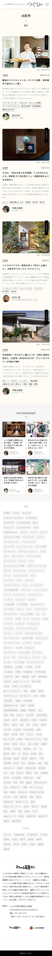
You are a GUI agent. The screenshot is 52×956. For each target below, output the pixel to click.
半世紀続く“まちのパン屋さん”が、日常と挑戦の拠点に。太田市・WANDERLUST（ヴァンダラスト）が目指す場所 (26, 358)
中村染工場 (8, 676)
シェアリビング (36, 585)
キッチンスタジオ (34, 556)
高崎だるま (43, 816)
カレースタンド (18, 556)
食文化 (42, 202)
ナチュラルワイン (11, 614)
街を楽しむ (22, 792)
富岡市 (43, 725)
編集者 (29, 782)
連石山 (38, 797)
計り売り (5, 291)
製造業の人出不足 (37, 792)
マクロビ (37, 643)
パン (43, 614)
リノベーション (24, 657)
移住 (36, 773)
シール (25, 585)
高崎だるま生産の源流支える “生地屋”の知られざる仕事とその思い (14, 480)
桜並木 (25, 754)
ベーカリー (24, 381)
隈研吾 (44, 806)
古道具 (18, 701)
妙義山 (34, 720)
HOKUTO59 (9, 522)
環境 (46, 763)
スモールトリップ (35, 595)
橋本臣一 (33, 758)
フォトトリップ (33, 624)
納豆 (15, 782)
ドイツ (15, 288)
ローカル (7, 662)
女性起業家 (36, 106)
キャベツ (22, 561)
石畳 (12, 773)
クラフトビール (20, 571)
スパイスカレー (19, 595)
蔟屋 (5, 792)
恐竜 (22, 734)
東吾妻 (6, 754)
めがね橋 (18, 648)
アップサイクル (28, 537)
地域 (5, 715)
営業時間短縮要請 (11, 710)
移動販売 (44, 773)
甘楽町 (19, 768)
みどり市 (7, 834)
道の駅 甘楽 (8, 802)
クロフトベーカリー (36, 571)
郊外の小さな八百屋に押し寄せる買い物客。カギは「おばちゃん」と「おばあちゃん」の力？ (37, 444)
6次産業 (7, 513)
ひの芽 (45, 619)
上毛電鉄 (28, 667)
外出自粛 (29, 715)
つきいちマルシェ (37, 604)
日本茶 (35, 202)
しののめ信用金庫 (11, 590)
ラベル (6, 657)
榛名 (41, 754)
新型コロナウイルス (33, 739)
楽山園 (33, 754)
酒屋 (32, 802)
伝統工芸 (7, 681)
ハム (21, 288)
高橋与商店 (16, 821)
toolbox (23, 532)
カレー (6, 556)
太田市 (5, 75)
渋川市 (16, 763)
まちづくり (8, 648)
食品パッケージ (10, 816)
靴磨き (27, 811)
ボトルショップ (42, 638)
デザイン (14, 381)
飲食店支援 (31, 816)
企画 (33, 676)
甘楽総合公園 (30, 768)
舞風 (25, 787)
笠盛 (38, 778)
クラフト (7, 571)
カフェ (4, 202)
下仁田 (37, 667)
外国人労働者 (41, 715)
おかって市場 (41, 546)
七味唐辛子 (8, 667)
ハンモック (8, 619)
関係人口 (35, 806)
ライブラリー (37, 652)
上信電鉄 (18, 667)
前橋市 (33, 691)
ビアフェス (35, 619)
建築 (30, 384)
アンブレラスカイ (29, 542)
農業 (31, 797)
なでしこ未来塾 (35, 103)
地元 (40, 710)
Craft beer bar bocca (13, 518)
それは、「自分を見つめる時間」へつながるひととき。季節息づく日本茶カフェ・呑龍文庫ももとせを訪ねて (25, 176)
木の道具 (7, 749)
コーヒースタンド (20, 575)
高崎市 (6, 821)
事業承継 (33, 381)
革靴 (20, 811)
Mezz (35, 522)
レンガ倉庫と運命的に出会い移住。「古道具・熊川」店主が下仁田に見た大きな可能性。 (13, 444)
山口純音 (17, 729)
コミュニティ (9, 580)
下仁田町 (43, 834)
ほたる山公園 (27, 638)
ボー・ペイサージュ (11, 638)
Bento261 (26, 513)
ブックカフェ (9, 628)
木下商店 (17, 749)
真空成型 (42, 768)
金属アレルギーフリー (12, 806)
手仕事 (38, 734)
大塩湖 (6, 720)
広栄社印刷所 (28, 729)
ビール (26, 619)
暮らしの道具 (33, 744)
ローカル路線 (19, 662)
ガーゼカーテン (10, 551)
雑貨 (5, 811)
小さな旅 (7, 729)
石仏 (5, 773)
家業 (25, 384)
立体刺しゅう (28, 778)
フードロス (19, 624)
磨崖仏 (29, 773)
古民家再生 (8, 701)
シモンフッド (26, 590)
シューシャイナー (41, 590)
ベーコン (28, 288)
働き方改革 (26, 106)
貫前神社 (23, 797)
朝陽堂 (44, 744)
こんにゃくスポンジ (11, 585)
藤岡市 (12, 792)
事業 (17, 676)
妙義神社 (43, 720)
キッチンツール (10, 561)
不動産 (18, 672)
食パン (35, 811)
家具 (22, 725)
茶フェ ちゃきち (36, 787)
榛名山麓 (7, 758)
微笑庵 (14, 734)
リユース (36, 657)
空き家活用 (16, 778)
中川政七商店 (40, 672)
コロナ (19, 580)
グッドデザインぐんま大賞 (14, 566)
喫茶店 (31, 705)
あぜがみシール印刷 (11, 537)
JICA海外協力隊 (23, 522)
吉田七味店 (27, 701)
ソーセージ (6, 288)
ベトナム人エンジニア (33, 633)
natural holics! (24, 527)
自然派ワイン (15, 787)
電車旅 (12, 811)
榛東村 (16, 758)
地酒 (12, 715)
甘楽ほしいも (9, 768)
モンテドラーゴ (10, 652)
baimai (16, 513)
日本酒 (14, 744)
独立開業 (31, 763)
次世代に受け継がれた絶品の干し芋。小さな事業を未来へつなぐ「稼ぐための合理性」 (37, 481)
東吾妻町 (7, 844)
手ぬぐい (29, 734)
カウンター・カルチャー (28, 551)
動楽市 (41, 691)
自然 (5, 787)
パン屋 (18, 619)
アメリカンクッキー (10, 103)
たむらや (23, 103)
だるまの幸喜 (9, 604)
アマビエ (40, 537)
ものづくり (29, 648)
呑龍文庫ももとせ (16, 202)
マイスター (38, 288)
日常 (45, 739)
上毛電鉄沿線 (32, 834)
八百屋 (6, 686)
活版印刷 (7, 763)
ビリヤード (8, 624)
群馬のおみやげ (8, 109)
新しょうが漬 (9, 739)
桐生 (13, 754)
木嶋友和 (26, 749)
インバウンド (9, 546)
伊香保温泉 (42, 676)
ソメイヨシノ (20, 599)
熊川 (23, 763)
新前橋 (19, 739)
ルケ (44, 657)
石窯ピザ (20, 773)
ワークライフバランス (11, 106)
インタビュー (46, 43)
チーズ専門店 (22, 604)
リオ (13, 657)
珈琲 (39, 763)
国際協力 (32, 710)
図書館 (23, 710)
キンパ (31, 561)
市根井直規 (46, 70)
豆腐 (15, 797)
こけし (32, 575)
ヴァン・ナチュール (25, 546)
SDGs (35, 527)
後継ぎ (6, 734)
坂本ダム (20, 715)
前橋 (26, 691)
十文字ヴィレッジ (11, 696)
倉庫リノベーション (21, 681)
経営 (36, 384)
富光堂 (35, 725)
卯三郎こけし (25, 696)
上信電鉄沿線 (19, 834)
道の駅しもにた (22, 802)
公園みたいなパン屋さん (11, 384)
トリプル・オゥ (41, 609)
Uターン (5, 381)
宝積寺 (14, 725)
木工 (35, 749)
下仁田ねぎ (8, 672)
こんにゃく (29, 580)
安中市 (30, 839)
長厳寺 (26, 806)
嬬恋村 (6, 725)
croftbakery (31, 518)
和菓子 (23, 705)
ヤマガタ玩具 (24, 652)
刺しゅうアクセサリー (12, 691)
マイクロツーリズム (11, 643)
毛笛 (41, 758)
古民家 (42, 696)
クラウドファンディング (36, 566)
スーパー (7, 595)
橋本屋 (24, 758)
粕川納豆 (7, 782)
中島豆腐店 (27, 672)
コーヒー (7, 575)
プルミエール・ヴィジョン (27, 628)
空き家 (6, 778)
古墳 (35, 696)
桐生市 (16, 844)
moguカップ (9, 527)
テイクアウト (9, 609)
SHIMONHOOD (10, 532)
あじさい (43, 532)
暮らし (22, 744)
